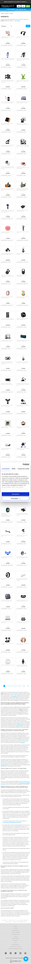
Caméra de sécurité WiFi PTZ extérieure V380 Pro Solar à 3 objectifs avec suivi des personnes (23, 59)
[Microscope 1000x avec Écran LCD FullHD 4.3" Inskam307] (23, 534)
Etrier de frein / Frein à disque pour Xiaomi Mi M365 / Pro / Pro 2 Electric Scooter (22, 514)
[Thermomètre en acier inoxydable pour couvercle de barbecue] (23, 404)
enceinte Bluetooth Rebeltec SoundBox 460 (12, 822)
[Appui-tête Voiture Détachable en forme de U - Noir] (23, 35)
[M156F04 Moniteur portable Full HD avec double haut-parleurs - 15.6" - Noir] (23, 100)
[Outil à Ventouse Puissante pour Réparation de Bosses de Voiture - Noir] (23, 122)
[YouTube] (20, 953)
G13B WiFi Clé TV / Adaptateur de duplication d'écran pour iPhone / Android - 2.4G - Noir (7, 276)
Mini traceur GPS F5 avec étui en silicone (7, 665)
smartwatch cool (15, 696)
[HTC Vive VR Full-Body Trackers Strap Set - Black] (8, 642)
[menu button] (19, 6)
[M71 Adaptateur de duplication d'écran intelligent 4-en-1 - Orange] (8, 122)
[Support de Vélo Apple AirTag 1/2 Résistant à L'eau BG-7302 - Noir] (23, 664)
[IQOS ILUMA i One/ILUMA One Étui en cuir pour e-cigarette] (23, 642)
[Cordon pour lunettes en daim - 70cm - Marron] (8, 534)
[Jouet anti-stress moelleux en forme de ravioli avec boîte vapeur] (8, 230)
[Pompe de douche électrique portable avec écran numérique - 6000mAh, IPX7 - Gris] (23, 144)
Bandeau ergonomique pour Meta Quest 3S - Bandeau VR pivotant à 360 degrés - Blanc (23, 384)
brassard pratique (4, 764)
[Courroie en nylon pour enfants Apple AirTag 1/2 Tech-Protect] (8, 295)
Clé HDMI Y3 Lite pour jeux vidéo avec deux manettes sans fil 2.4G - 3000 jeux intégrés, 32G (7, 81)
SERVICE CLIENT (15, 930)
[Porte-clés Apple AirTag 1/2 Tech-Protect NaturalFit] (23, 252)
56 (24, 686)
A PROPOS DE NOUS (15, 934)
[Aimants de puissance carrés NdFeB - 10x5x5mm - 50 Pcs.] (8, 425)
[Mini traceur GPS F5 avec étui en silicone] (8, 664)
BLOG (15, 942)
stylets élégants (20, 724)
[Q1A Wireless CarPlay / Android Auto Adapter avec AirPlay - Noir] (23, 317)
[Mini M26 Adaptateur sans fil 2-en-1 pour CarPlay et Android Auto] (23, 447)
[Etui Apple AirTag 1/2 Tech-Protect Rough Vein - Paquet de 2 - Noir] (23, 620)
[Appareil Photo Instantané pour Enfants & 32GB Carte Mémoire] (8, 35)
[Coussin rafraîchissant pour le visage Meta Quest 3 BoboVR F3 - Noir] (23, 599)
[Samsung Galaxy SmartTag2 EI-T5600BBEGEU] (23, 274)
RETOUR (15, 928)
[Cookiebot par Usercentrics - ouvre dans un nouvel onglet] (22, 465)
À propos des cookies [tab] (23, 468)
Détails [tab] (13, 468)
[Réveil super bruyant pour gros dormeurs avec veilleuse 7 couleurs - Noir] (23, 339)
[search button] (23, 6)
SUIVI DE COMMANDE (15, 932)
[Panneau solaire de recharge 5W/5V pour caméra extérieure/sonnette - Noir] (8, 144)
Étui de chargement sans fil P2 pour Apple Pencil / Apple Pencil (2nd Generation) (22, 579)
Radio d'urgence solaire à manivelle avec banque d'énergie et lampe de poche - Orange (7, 189)
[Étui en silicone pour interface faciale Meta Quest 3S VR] (8, 555)
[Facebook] (6, 953)
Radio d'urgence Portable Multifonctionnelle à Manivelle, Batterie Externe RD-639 (23, 167)
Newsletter (15, 940)
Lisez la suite (17, 20)
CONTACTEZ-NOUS (15, 944)
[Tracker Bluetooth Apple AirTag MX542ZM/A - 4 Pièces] (8, 447)
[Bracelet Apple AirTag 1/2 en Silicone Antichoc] (8, 577)
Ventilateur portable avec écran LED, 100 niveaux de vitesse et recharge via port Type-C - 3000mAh (7, 211)
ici (26, 1)
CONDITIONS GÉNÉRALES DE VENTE (15, 948)
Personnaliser (14, 498)
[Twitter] (11, 953)
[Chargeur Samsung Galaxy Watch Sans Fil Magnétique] (23, 425)
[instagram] (25, 953)
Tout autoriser (15, 494)
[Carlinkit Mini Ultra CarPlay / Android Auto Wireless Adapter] (23, 209)
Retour (2, 13)
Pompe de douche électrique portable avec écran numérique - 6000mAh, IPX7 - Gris (23, 146)
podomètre (22, 742)
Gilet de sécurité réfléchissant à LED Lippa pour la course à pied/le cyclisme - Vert (23, 81)
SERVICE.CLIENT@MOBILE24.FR (20, 921)
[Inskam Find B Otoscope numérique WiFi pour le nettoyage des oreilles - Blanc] (8, 100)
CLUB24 (15, 936)
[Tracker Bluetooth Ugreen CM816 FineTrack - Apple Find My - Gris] (8, 599)
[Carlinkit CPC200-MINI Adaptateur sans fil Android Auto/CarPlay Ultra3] (8, 252)
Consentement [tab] (5, 468)
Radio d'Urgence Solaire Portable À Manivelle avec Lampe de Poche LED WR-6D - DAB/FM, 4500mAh (22, 189)
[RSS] (15, 953)
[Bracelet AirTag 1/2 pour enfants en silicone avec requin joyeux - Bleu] (23, 555)
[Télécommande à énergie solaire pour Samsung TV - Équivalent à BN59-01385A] (8, 317)
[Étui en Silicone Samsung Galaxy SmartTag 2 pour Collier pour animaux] (8, 382)
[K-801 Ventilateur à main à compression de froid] (23, 230)
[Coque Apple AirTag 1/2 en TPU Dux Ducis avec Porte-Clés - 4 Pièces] (8, 339)
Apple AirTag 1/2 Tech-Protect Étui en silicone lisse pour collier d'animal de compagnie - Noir (7, 362)
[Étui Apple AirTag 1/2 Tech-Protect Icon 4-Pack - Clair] (8, 620)
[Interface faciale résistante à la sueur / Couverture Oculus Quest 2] (8, 404)
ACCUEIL (15, 926)
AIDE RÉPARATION (15, 938)
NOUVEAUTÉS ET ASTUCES (15, 946)
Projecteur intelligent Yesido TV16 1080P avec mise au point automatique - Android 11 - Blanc (7, 167)
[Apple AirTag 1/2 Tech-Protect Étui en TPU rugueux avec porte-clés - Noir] (23, 360)
